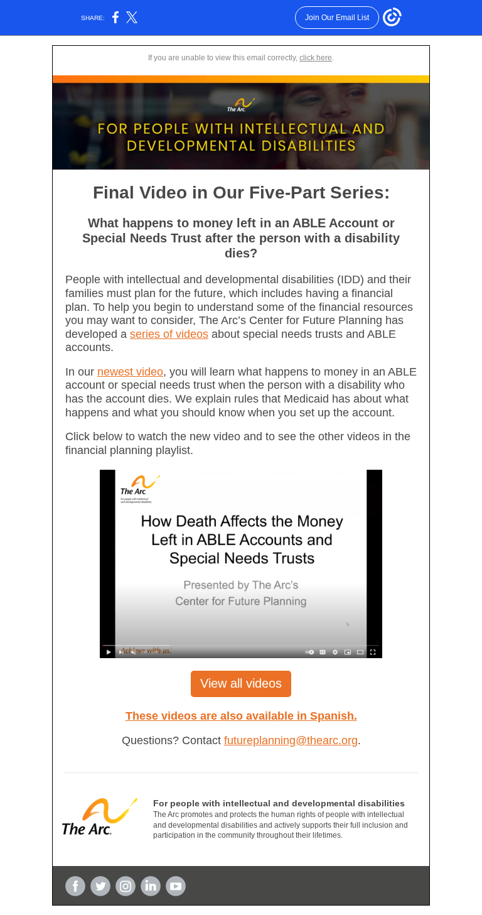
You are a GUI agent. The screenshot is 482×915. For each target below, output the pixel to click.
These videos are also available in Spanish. (241, 716)
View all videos (241, 683)
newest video (130, 371)
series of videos (169, 334)
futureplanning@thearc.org (291, 740)
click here (315, 57)
